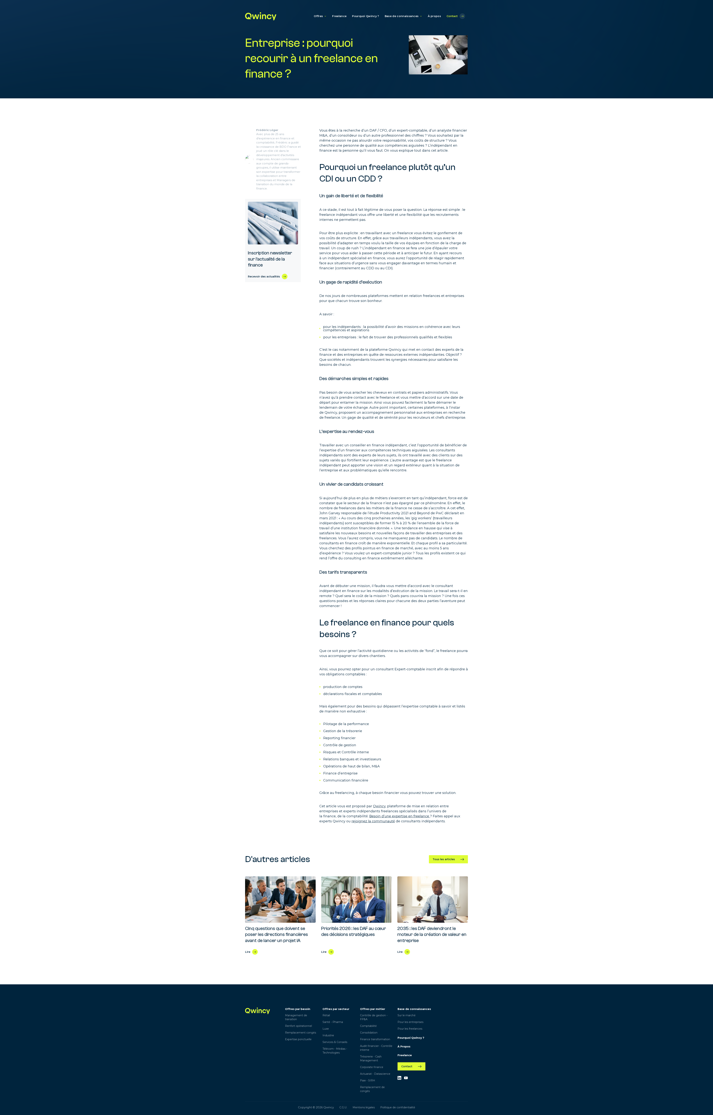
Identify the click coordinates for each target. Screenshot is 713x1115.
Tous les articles (444, 859)
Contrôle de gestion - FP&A (374, 1017)
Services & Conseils (335, 1042)
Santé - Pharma (333, 1022)
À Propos (404, 1046)
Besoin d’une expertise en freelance (399, 816)
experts (350, 811)
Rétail (326, 1015)
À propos (434, 16)
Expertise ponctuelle (298, 1039)
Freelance (339, 16)
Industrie (328, 1035)
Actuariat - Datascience (375, 1073)
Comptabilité (368, 1026)
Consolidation (368, 1032)
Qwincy (331, 413)
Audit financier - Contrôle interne (376, 1048)
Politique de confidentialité (397, 1107)
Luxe (326, 1028)
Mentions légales (364, 1107)
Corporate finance (371, 1067)
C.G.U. (343, 1107)
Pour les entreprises (410, 1022)
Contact (452, 16)
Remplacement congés (300, 1032)
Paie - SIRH (367, 1080)
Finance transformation (375, 1039)
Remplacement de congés (372, 1089)
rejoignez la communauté (373, 821)
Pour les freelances (410, 1028)
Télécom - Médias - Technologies (335, 1050)
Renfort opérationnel (298, 1026)
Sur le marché (407, 1015)
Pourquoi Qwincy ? (365, 16)
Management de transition (296, 1017)
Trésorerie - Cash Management (371, 1058)
